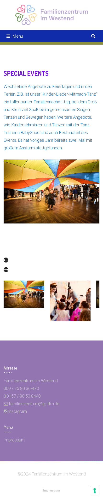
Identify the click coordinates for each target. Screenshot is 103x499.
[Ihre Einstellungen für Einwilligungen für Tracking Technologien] (94, 490)
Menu (17, 36)
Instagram (17, 411)
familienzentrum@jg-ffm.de (34, 403)
